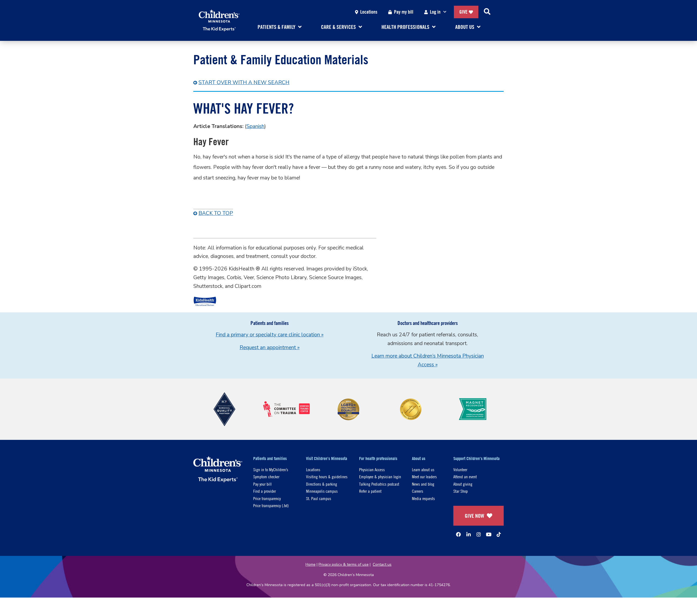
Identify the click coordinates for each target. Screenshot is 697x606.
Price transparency (267, 498)
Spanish (255, 126)
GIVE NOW (474, 515)
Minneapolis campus (322, 491)
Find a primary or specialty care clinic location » (269, 334)
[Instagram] (478, 534)
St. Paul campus (318, 498)
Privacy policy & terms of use (344, 564)
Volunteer (460, 469)
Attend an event (465, 476)
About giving (462, 483)
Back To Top (215, 213)
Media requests (423, 498)
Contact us (382, 564)
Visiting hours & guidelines (326, 476)
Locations (368, 12)
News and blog (423, 483)
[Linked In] (468, 534)
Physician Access (372, 469)
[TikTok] (498, 534)
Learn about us (423, 469)
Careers (417, 491)
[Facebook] (458, 534)
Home (310, 564)
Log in (435, 12)
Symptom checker (266, 476)
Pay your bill (262, 483)
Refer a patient (370, 491)
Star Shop (460, 491)
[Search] (487, 12)
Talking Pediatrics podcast (379, 483)
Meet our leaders (424, 476)
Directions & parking (321, 483)
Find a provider (264, 491)
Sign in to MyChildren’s (270, 469)
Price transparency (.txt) (271, 505)
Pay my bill (403, 12)
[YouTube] (488, 534)
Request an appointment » (269, 347)
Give (463, 12)
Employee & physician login (380, 476)
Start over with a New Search (243, 82)
